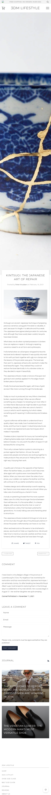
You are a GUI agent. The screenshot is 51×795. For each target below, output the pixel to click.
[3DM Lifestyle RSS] (48, 661)
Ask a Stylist (7, 775)
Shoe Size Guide (9, 779)
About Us (6, 794)
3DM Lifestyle (25, 8)
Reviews (5, 790)
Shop (4, 771)
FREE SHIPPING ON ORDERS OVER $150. (25, 2)
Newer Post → (43, 553)
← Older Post (7, 553)
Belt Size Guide (8, 782)
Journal (6, 786)
